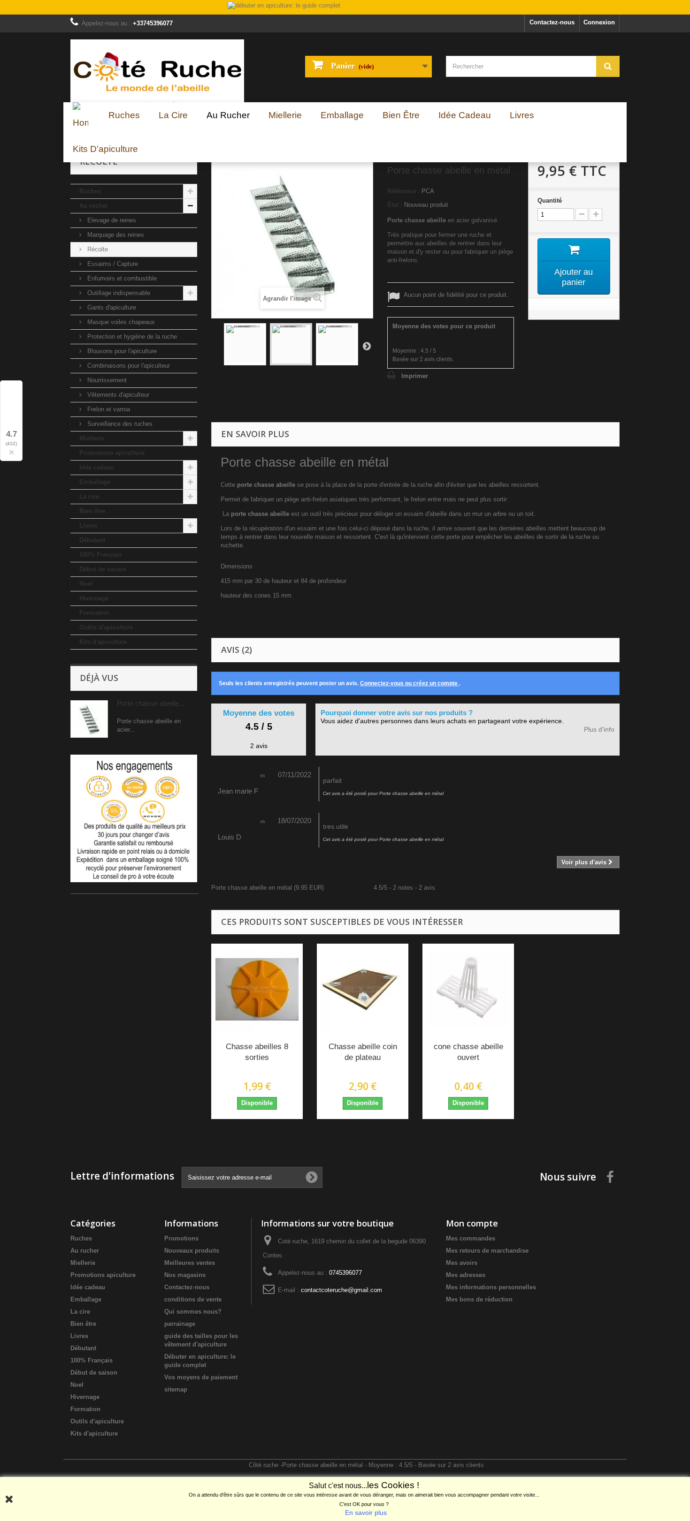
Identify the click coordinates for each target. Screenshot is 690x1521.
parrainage (179, 1323)
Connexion (599, 22)
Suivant (366, 345)
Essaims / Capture (111, 263)
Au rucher (93, 205)
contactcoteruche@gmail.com (341, 1290)
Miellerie (91, 438)
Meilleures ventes (189, 1262)
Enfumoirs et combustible (121, 278)
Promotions (181, 1238)
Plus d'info (599, 729)
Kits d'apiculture (103, 641)
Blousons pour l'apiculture (121, 351)
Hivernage (93, 598)
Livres (88, 525)
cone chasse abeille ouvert (468, 1052)
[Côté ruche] (157, 70)
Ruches (90, 191)
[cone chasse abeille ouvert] (468, 989)
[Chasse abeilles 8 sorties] (257, 989)
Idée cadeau (96, 467)
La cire (89, 496)
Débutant (92, 540)
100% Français (100, 554)
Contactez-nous (552, 22)
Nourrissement (106, 380)
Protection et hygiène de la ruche (131, 336)
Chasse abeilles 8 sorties (257, 1052)
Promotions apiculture (112, 452)
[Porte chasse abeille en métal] (245, 344)
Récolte (96, 249)
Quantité (549, 200)
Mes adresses (465, 1275)
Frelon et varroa (107, 409)
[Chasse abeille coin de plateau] (362, 989)
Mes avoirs (461, 1262)
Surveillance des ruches (119, 423)
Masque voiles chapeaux (120, 321)
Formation (94, 612)
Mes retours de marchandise (487, 1250)
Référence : (403, 191)
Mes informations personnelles (491, 1287)
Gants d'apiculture (110, 307)
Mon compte (472, 1223)
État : (394, 204)
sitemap (175, 1389)
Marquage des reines (114, 234)
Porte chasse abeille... (150, 703)
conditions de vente (193, 1299)
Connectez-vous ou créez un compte (409, 683)
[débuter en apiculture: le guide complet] (345, 8)
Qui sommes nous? (193, 1311)
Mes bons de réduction (479, 1299)
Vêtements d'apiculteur (117, 394)
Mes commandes (470, 1238)
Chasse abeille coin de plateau (363, 1052)
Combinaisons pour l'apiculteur (127, 365)
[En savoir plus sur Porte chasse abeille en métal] (89, 719)
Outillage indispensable (117, 292)
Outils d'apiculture (106, 627)
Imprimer (414, 375)
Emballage (94, 481)
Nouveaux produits (191, 1250)
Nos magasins (185, 1275)
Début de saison (102, 569)
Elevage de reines (110, 220)
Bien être (92, 511)
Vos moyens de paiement (201, 1377)
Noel (85, 583)
